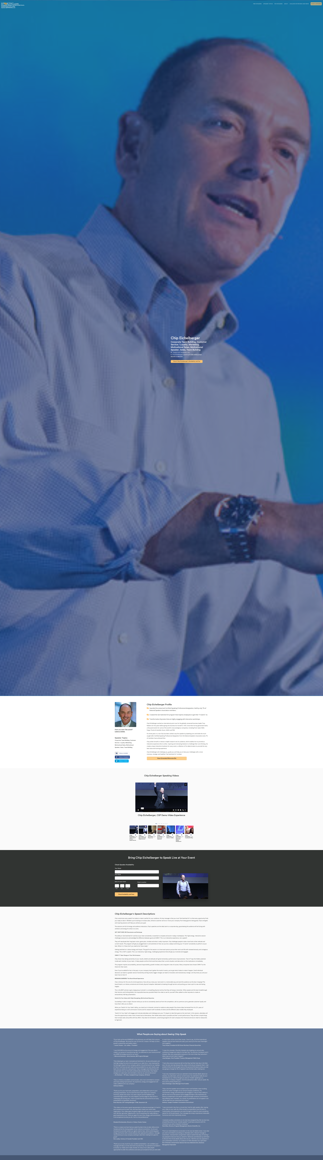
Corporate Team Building (183, 342)
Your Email (118, 874)
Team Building (193, 350)
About (286, 3)
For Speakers (278, 3)
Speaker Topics (268, 3)
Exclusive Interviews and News (299, 3)
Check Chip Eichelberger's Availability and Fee (186, 361)
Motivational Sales (180, 347)
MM (117, 888)
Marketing (194, 345)
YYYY (128, 888)
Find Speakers (257, 3)
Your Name (118, 868)
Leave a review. (120, 731)
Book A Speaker (316, 3)
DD (122, 888)
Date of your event (120, 881)
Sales (182, 350)
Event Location (142, 882)
